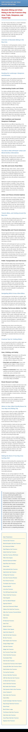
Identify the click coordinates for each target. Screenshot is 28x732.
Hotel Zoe (5, 617)
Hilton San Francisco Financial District (12, 612)
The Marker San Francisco (9, 583)
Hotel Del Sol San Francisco (9, 635)
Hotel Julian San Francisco (9, 695)
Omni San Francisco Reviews (10, 577)
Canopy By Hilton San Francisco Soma (12, 666)
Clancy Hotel (6, 566)
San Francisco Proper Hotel (9, 652)
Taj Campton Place (7, 657)
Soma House (6, 706)
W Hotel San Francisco (8, 620)
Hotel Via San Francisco (8, 660)
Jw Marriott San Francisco (9, 680)
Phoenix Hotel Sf (7, 586)
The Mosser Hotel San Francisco (11, 712)
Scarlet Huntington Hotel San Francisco (12, 700)
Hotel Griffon (6, 697)
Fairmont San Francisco (8, 540)
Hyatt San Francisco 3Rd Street (10, 555)
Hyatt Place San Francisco (9, 563)
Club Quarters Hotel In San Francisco (12, 689)
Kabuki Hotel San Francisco (9, 552)
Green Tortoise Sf (7, 692)
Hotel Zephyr (6, 615)
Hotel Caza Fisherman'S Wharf (10, 606)
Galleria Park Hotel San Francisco (11, 609)
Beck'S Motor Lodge (8, 709)
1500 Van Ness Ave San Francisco (11, 678)
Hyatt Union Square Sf (8, 632)
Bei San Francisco (7, 637)
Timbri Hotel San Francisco (9, 655)
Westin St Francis (7, 626)
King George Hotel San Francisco (11, 703)
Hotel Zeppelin (6, 597)
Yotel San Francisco (8, 646)
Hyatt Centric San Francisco (9, 572)
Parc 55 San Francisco (8, 580)
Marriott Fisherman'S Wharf (9, 560)
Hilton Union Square (8, 557)
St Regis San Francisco (8, 574)
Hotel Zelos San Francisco (9, 715)
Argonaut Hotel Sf (7, 603)
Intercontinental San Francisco (10, 569)
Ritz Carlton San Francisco (9, 686)
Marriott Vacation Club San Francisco (12, 543)
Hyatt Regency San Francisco (10, 549)
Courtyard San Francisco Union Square (12, 663)
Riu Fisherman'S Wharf (8, 546)
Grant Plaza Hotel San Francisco (11, 718)
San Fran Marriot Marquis (9, 600)
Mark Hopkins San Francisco (10, 640)
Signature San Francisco (9, 720)
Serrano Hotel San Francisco (10, 675)
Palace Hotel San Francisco (9, 595)
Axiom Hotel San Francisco (9, 683)
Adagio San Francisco (8, 649)
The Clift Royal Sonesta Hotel (10, 592)
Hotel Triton (6, 623)
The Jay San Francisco (8, 672)
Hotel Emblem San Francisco (10, 669)
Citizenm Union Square (8, 629)
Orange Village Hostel (8, 643)
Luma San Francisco (8, 589)
